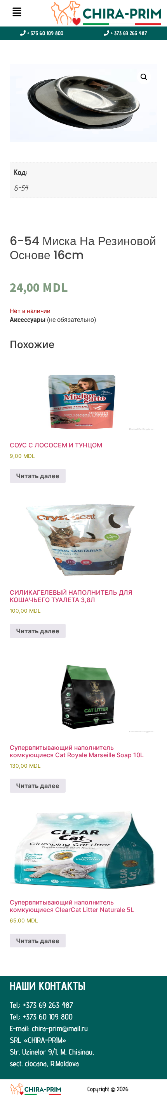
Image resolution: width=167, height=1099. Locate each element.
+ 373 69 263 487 (128, 33)
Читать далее (37, 476)
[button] (16, 12)
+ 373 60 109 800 (44, 33)
